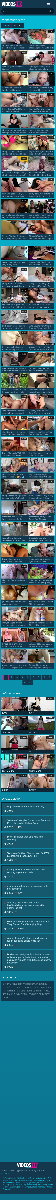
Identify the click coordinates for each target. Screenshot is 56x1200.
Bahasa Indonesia (38, 1187)
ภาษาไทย (13, 1187)
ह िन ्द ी (26, 1178)
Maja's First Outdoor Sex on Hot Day (25, 806)
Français (35, 1183)
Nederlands (20, 1185)
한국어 (20, 1187)
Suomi (5, 1185)
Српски (50, 1185)
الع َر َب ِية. (27, 1183)
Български (38, 1181)
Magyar (13, 1178)
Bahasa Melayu (9, 1183)
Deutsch (46, 1181)
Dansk (49, 1187)
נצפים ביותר (17, 25)
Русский (14, 1181)
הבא (31, 682)
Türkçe (11, 1185)
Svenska (6, 1181)
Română (47, 1178)
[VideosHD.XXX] (11, 4)
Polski (40, 1178)
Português (44, 1183)
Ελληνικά (6, 1189)
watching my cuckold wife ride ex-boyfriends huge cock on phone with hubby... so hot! (25, 905)
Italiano (19, 1183)
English (29, 1181)
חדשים (6, 25)
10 (25, 682)
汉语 (19, 1178)
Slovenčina (41, 1185)
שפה (48, 4)
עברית (35, 1178)
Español (22, 1181)
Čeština (6, 1178)
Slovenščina (31, 1185)
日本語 (27, 1187)
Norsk (6, 1187)
